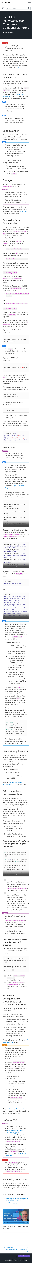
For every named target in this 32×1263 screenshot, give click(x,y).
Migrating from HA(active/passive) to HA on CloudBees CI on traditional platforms (17, 1201)
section (19, 68)
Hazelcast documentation (17, 1109)
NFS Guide (23, 211)
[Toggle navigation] (29, 2)
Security (25, 1260)
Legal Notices (17, 1260)
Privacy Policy (8, 1260)
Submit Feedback (24, 1256)
